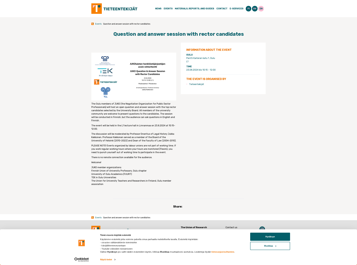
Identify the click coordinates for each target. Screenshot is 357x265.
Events (168, 8)
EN (261, 8)
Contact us (231, 227)
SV (254, 8)
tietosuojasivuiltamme (222, 252)
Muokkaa (268, 246)
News (158, 8)
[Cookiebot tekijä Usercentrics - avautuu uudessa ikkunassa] (81, 259)
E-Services (236, 8)
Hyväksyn (270, 236)
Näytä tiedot (106, 259)
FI (249, 8)
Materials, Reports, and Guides (194, 8)
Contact (221, 8)
